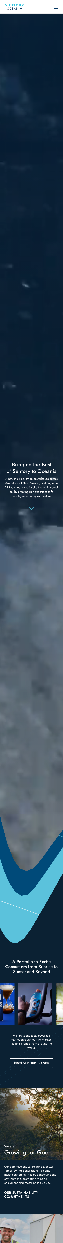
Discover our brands (31, 1063)
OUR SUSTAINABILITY (21, 1195)
